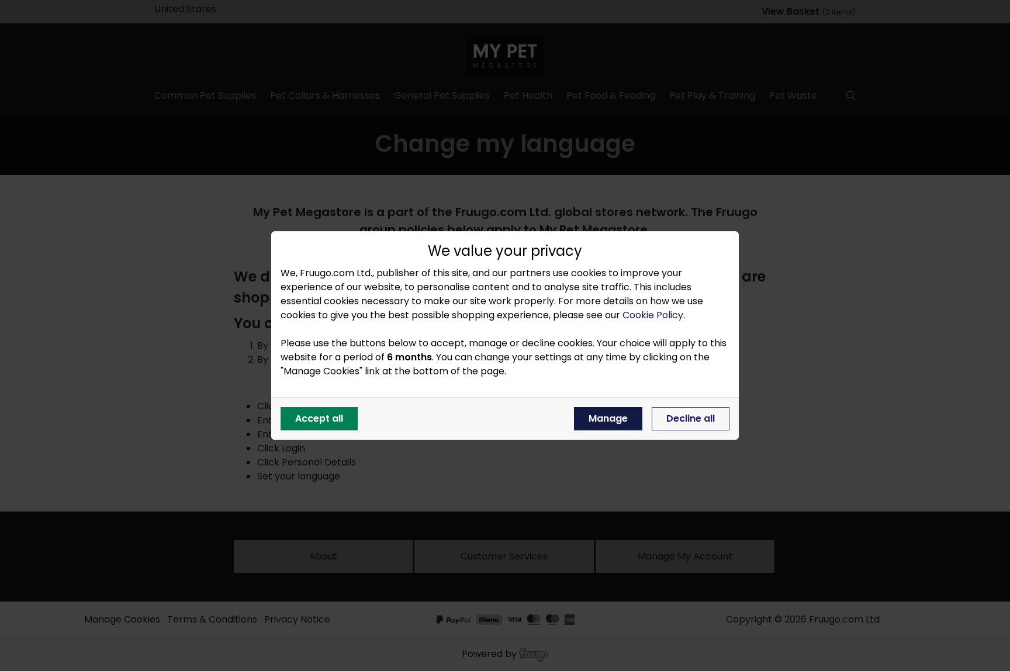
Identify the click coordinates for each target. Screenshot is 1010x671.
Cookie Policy (652, 315)
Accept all (319, 418)
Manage (608, 418)
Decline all (690, 418)
